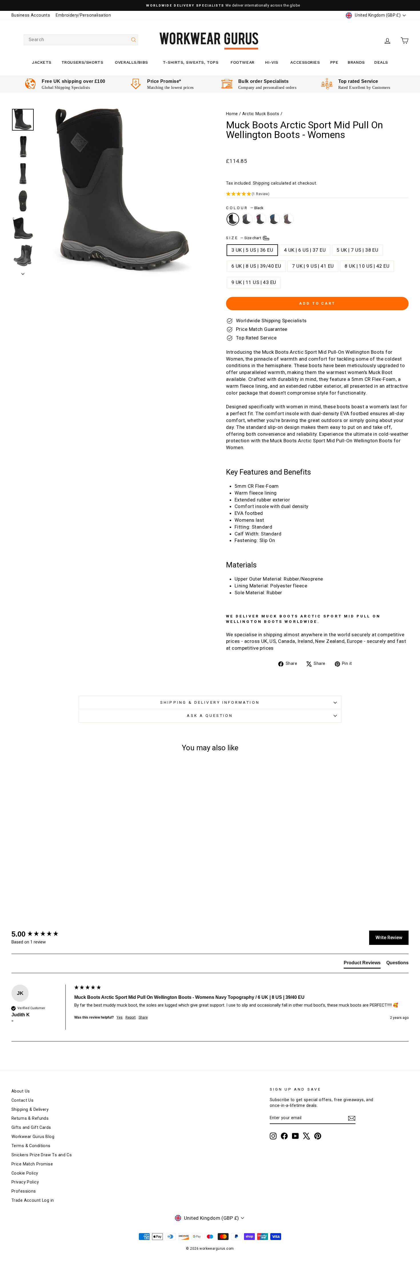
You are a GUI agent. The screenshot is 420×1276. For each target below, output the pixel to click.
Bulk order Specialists (263, 81)
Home (232, 113)
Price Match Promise (32, 1164)
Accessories (305, 62)
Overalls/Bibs (131, 62)
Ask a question (210, 715)
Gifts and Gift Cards (31, 1127)
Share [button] (143, 1017)
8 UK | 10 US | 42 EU (367, 266)
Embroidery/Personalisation (83, 15)
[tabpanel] (65, 84)
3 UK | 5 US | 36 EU (252, 250)
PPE (334, 62)
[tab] (362, 964)
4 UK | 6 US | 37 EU (305, 250)
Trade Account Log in (32, 1200)
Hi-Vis (271, 62)
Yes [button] (120, 1017)
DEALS (381, 62)
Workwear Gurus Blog (32, 1136)
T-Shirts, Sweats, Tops (190, 62)
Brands (356, 62)
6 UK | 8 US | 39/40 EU (256, 266)
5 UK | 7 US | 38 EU (357, 250)
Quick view (58, 853)
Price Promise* (164, 81)
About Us (20, 1091)
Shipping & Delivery (30, 1109)
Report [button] (130, 1017)
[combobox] (81, 39)
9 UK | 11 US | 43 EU (253, 282)
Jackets (41, 62)
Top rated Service (358, 81)
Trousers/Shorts (82, 62)
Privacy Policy (25, 1182)
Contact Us (22, 1100)
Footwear (242, 62)
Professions (23, 1191)
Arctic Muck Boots (260, 113)
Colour (244, 207)
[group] (41, 934)
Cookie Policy (24, 1173)
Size (244, 237)
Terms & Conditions (31, 1145)
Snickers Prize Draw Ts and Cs (41, 1155)
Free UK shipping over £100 (73, 81)
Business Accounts (30, 15)
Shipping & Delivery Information (209, 702)
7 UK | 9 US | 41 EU (313, 266)
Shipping (261, 183)
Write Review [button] (388, 937)
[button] (317, 194)
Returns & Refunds (30, 1118)
